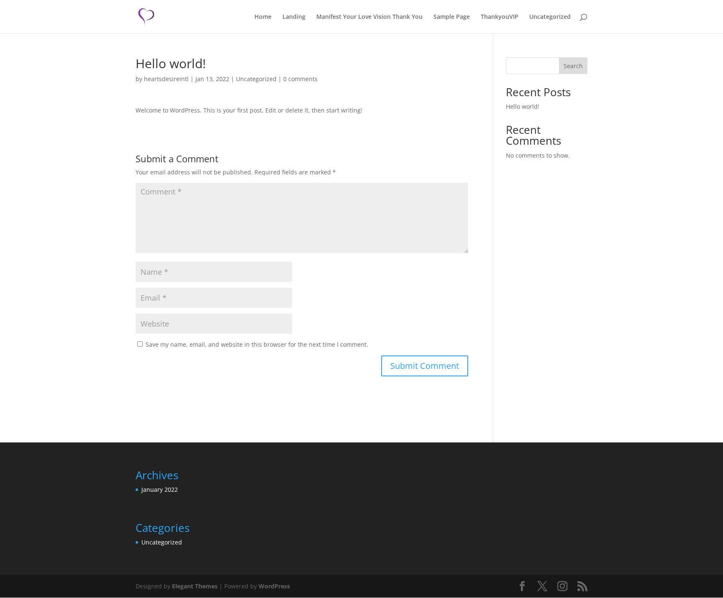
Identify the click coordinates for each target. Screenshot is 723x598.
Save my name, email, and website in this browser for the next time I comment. (257, 344)
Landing (293, 17)
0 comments (300, 79)
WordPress (274, 586)
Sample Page (451, 17)
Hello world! (522, 106)
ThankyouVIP (499, 17)
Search (573, 66)
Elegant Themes (195, 586)
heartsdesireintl (166, 79)
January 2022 (159, 489)
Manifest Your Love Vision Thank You (369, 17)
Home (263, 17)
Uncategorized (550, 17)
